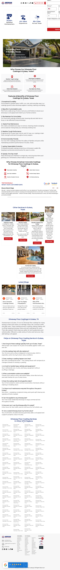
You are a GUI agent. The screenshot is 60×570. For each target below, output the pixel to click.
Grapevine (34, 537)
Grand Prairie (27, 554)
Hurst (33, 538)
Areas (18, 549)
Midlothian (34, 546)
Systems (18, 541)
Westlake (33, 551)
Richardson (34, 550)
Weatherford (34, 552)
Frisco (26, 553)
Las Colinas (34, 542)
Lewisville (33, 543)
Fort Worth (27, 552)
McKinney (33, 545)
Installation (19, 537)
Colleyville (27, 543)
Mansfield (33, 544)
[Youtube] (32, 3)
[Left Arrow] (53, 188)
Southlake (33, 553)
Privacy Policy (19, 550)
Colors (18, 542)
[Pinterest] (26, 3)
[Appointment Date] (48, 15)
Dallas (26, 545)
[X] (28, 3)
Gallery (18, 543)
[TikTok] (30, 3)
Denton (26, 546)
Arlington (26, 537)
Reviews (18, 544)
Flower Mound (27, 551)
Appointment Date (51, 12)
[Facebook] (23, 3)
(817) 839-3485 (7, 546)
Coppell (26, 544)
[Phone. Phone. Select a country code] (49, 8)
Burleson (26, 541)
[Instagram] (21, 3)
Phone (49, 6)
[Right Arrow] (57, 188)
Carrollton (26, 542)
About (18, 545)
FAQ (18, 551)
